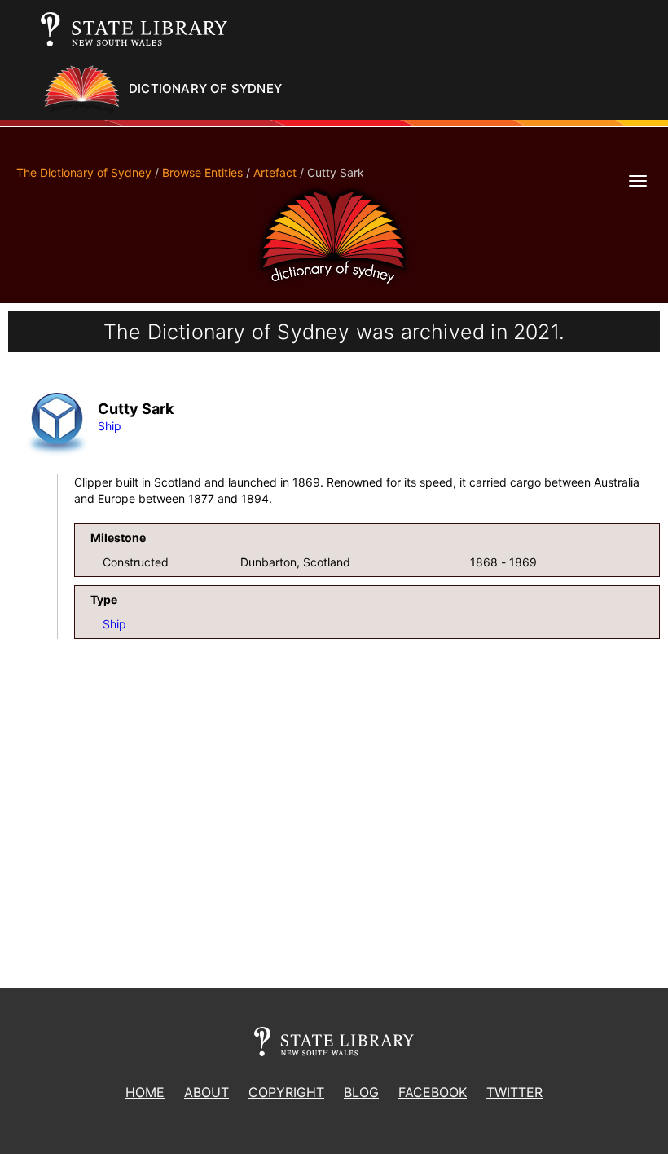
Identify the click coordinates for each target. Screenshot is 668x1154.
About (206, 1092)
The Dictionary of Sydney (84, 172)
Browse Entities (202, 172)
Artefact (275, 172)
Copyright (286, 1092)
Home (145, 1092)
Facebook (432, 1092)
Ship (109, 426)
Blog (361, 1092)
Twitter (514, 1092)
